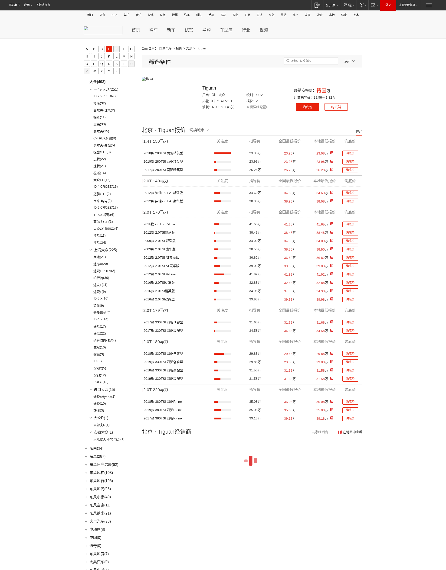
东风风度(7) (99, 554)
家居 (308, 15)
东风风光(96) (100, 489)
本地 (332, 15)
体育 (102, 15)
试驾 (189, 30)
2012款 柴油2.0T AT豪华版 (163, 201)
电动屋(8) (97, 529)
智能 (223, 15)
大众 (189, 48)
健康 (344, 15)
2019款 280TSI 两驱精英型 (163, 161)
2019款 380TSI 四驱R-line (163, 410)
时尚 (247, 15)
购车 (153, 30)
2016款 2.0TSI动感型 (159, 299)
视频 (263, 30)
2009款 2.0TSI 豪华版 (160, 249)
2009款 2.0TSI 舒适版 (160, 241)
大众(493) (97, 82)
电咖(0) (95, 538)
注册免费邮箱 (407, 5)
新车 (171, 30)
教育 (320, 15)
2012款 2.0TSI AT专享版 (161, 257)
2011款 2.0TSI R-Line (159, 224)
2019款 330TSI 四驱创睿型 (163, 362)
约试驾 (336, 107)
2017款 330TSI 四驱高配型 (163, 330)
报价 (179, 48)
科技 (199, 15)
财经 (163, 15)
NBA (114, 15)
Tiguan (209, 87)
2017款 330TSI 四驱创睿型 (163, 322)
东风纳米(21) (100, 513)
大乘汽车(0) (99, 562)
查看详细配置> (257, 107)
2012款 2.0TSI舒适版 (159, 232)
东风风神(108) (101, 473)
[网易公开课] (332, 5)
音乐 (138, 15)
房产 (295, 15)
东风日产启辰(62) (103, 465)
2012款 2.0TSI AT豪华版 (161, 266)
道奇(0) (95, 546)
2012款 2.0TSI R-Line (160, 274)
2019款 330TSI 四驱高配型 (163, 378)
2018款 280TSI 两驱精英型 (163, 153)
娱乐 (126, 15)
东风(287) (97, 456)
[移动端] (317, 5)
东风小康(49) (100, 497)
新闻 (90, 15)
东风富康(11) (99, 505)
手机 (211, 15)
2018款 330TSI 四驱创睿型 (163, 353)
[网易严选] (348, 5)
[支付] (362, 5)
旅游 (283, 15)
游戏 (151, 15)
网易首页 (14, 5)
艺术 (356, 15)
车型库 (226, 30)
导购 (206, 30)
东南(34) (96, 448)
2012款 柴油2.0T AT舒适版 (163, 193)
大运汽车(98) (100, 521)
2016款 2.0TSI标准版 (159, 282)
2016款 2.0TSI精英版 (159, 291)
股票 (175, 15)
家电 (235, 15)
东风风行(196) (101, 481)
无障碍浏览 (43, 5)
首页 (136, 30)
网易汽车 (165, 48)
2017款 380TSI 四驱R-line (163, 418)
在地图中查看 (352, 432)
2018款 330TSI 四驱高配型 (163, 370)
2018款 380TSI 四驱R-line (163, 401)
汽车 (187, 15)
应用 (27, 5)
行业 (246, 30)
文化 (271, 15)
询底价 (307, 107)
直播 (259, 15)
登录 (388, 5)
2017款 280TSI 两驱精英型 (163, 170)
